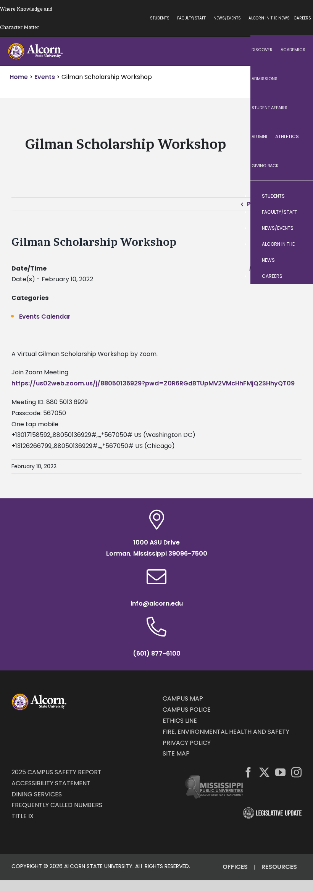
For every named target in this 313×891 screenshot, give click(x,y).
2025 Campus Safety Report (56, 772)
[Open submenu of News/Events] (299, 228)
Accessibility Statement (50, 783)
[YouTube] (280, 772)
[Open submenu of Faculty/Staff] (299, 212)
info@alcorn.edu (157, 603)
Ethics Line (180, 720)
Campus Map (183, 698)
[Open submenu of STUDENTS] (299, 196)
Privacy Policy (187, 742)
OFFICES (235, 866)
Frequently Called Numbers (56, 805)
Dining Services (36, 794)
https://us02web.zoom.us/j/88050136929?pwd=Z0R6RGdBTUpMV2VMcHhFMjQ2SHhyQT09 (153, 383)
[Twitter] (264, 772)
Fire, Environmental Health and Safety (226, 731)
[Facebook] (248, 772)
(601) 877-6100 (157, 653)
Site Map (176, 753)
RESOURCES (279, 866)
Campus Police (187, 709)
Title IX (22, 816)
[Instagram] (296, 772)
